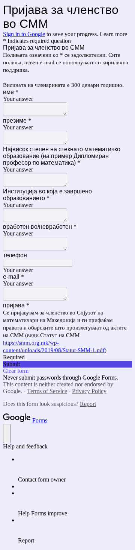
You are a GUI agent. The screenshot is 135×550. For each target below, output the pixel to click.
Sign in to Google (24, 34)
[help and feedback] (6, 433)
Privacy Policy (89, 391)
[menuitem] (75, 469)
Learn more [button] (113, 34)
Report (88, 404)
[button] (67, 364)
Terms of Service (47, 391)
